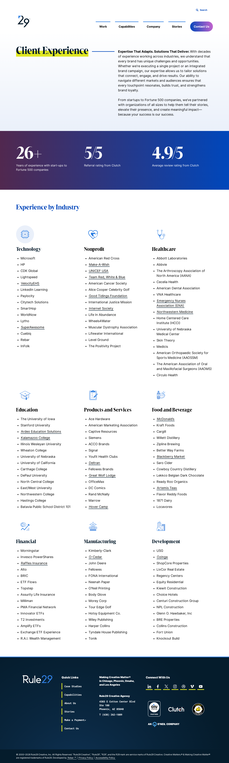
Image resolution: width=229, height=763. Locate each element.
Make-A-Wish (99, 264)
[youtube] (200, 686)
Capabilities (127, 26)
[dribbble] (183, 686)
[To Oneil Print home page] (164, 724)
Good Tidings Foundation (108, 296)
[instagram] (175, 686)
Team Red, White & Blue (107, 277)
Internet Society (101, 308)
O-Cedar (95, 557)
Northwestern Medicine (175, 312)
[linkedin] (149, 686)
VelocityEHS (30, 283)
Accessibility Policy (105, 757)
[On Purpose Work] (154, 709)
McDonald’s (165, 419)
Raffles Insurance (34, 563)
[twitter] (166, 686)
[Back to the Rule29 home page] (23, 21)
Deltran (94, 463)
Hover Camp (98, 507)
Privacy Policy (86, 757)
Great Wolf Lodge (102, 475)
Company (153, 26)
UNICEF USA (98, 271)
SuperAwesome (32, 327)
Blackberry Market (171, 456)
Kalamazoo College (35, 438)
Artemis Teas (167, 488)
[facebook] (157, 686)
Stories (177, 26)
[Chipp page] (198, 709)
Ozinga (162, 557)
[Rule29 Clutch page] (176, 709)
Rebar (71, 757)
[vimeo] (192, 686)
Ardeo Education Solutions (41, 431)
